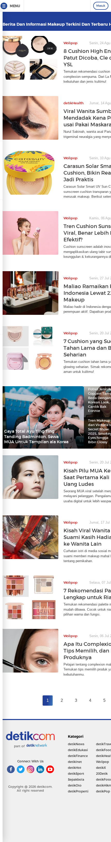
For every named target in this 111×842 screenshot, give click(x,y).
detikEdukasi (78, 750)
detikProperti (78, 791)
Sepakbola (76, 779)
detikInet (75, 762)
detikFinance (78, 756)
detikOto (75, 785)
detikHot (74, 768)
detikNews (76, 744)
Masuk (100, 5)
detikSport (76, 773)
